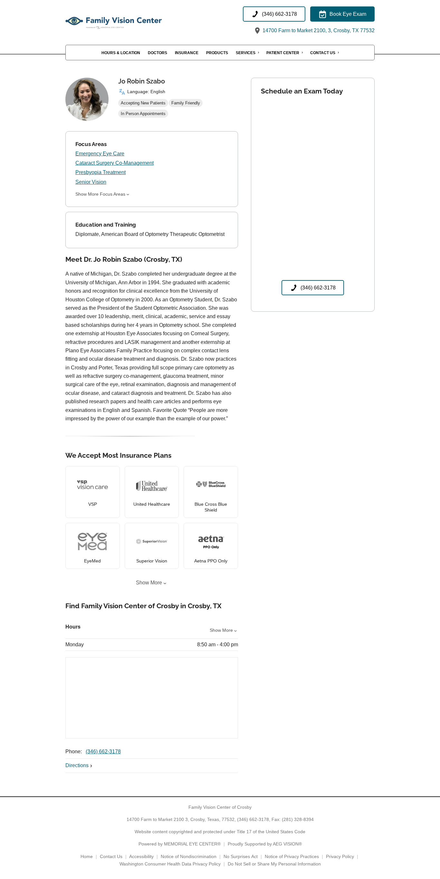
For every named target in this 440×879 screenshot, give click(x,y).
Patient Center (282, 53)
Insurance (186, 53)
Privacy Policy (340, 856)
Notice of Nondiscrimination (188, 856)
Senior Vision (90, 182)
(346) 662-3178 (103, 751)
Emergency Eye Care (99, 153)
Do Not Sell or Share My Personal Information (274, 863)
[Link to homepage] (129, 21)
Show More (149, 582)
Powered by (180, 843)
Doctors (157, 53)
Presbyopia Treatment (100, 172)
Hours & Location (120, 53)
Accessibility (141, 856)
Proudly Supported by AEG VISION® (265, 843)
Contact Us (322, 53)
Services (245, 53)
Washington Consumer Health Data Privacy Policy (170, 863)
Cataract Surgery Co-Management (114, 163)
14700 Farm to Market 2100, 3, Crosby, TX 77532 (318, 30)
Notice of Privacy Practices (292, 856)
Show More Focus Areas (100, 194)
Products (217, 53)
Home (87, 856)
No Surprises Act (241, 856)
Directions (77, 765)
